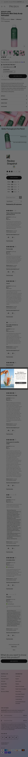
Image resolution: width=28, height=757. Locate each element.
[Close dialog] (26, 369)
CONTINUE (20, 382)
